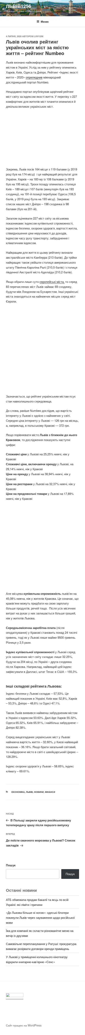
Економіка (18, 791)
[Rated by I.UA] (14, 996)
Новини (39, 791)
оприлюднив (34, 77)
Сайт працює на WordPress (24, 1025)
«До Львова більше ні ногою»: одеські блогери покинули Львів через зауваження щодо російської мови (40, 917)
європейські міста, (52, 282)
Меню (45, 21)
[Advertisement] (42, 140)
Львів (29, 791)
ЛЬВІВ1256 (18, 6)
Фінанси (50, 791)
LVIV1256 (38, 36)
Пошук (11, 865)
